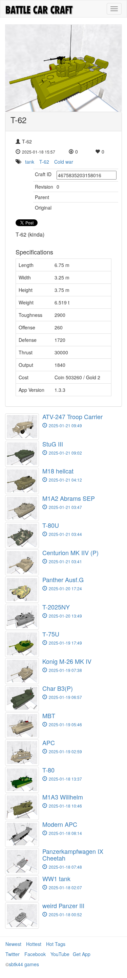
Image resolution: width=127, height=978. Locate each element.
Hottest (33, 944)
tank (29, 161)
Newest (13, 944)
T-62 (44, 161)
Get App (81, 954)
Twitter (12, 954)
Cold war (63, 161)
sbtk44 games (24, 964)
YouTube (59, 954)
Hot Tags (55, 944)
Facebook (35, 954)
